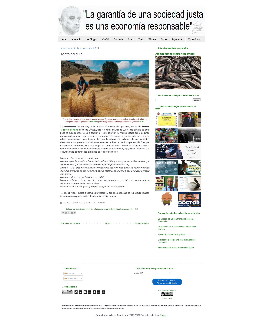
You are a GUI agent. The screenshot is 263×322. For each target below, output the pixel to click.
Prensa (164, 39)
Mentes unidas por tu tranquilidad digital (176, 247)
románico (94, 122)
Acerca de (76, 39)
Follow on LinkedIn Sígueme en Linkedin (167, 281)
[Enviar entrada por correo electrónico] (136, 209)
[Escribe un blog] (65, 212)
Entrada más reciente (70, 223)
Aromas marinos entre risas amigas (175, 53)
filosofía (89, 209)
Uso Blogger (91, 39)
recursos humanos (120, 209)
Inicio (63, 39)
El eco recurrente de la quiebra (171, 234)
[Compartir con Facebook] (71, 212)
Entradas (70, 273)
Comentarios (72, 278)
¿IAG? (105, 39)
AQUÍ (142, 122)
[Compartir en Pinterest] (74, 212)
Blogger (163, 315)
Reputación (177, 39)
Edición (152, 39)
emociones (80, 209)
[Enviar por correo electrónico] (62, 212)
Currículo (118, 39)
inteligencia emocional (103, 209)
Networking (194, 39)
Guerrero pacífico (69, 129)
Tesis (141, 39)
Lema (131, 39)
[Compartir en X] (68, 212)
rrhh (130, 209)
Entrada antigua (142, 223)
